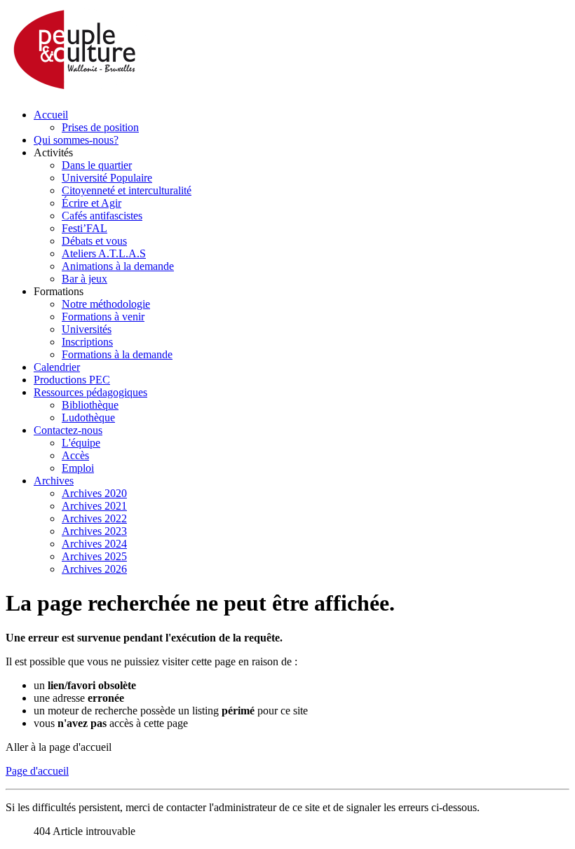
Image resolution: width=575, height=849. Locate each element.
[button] (53, 152)
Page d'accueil (37, 771)
